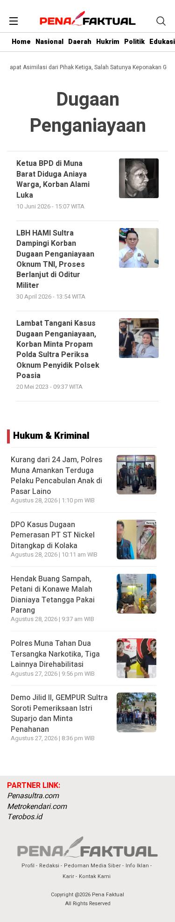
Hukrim (107, 42)
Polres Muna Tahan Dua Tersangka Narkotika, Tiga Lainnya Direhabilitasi (55, 654)
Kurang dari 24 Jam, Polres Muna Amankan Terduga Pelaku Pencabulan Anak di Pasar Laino (56, 475)
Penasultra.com (33, 795)
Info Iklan (137, 865)
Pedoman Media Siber (92, 865)
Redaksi (49, 865)
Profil (28, 865)
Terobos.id (24, 816)
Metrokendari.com (37, 806)
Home (21, 42)
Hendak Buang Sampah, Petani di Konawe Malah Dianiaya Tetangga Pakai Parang (53, 594)
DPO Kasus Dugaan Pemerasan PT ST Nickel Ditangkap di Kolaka (53, 535)
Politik (134, 42)
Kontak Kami (95, 876)
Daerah (79, 42)
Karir (68, 876)
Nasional (49, 42)
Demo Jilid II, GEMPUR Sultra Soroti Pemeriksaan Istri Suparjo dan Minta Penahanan (59, 713)
